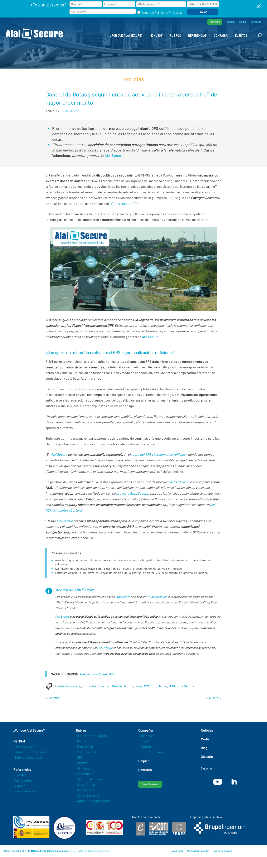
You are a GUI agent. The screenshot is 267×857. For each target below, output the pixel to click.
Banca (81, 741)
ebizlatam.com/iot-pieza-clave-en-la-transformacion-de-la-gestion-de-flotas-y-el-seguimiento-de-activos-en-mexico (131, 572)
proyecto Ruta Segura (132, 493)
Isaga (138, 686)
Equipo (144, 741)
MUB (172, 686)
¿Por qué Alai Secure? (126, 35)
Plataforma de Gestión (30, 752)
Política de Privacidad (169, 12)
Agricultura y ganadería (94, 801)
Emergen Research (112, 686)
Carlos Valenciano (68, 686)
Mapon (162, 686)
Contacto (256, 21)
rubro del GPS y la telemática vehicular (158, 454)
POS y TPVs (85, 746)
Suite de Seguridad (28, 757)
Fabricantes (23, 780)
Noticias (229, 21)
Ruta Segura (185, 686)
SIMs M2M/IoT (24, 746)
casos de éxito (178, 482)
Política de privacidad (198, 850)
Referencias (197, 35)
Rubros (175, 35)
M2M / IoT (156, 35)
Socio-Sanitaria (88, 795)
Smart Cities (86, 784)
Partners (215, 21)
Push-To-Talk (86, 752)
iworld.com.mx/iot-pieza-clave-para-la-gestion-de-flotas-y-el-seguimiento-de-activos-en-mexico (118, 568)
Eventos (241, 35)
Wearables (84, 774)
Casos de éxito (25, 791)
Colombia (89, 686)
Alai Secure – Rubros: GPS (97, 674)
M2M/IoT (150, 686)
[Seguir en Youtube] (217, 781)
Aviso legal (178, 850)
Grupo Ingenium (157, 596)
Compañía (221, 35)
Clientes (20, 775)
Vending (83, 768)
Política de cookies (222, 850)
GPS (130, 686)
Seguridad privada (90, 779)
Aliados (19, 786)
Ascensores (85, 790)
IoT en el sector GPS (124, 203)
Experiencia (71, 111)
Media (242, 21)
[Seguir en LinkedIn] (234, 782)
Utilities (82, 763)
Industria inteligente (92, 736)
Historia (145, 746)
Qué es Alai (147, 736)
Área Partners (150, 784)
